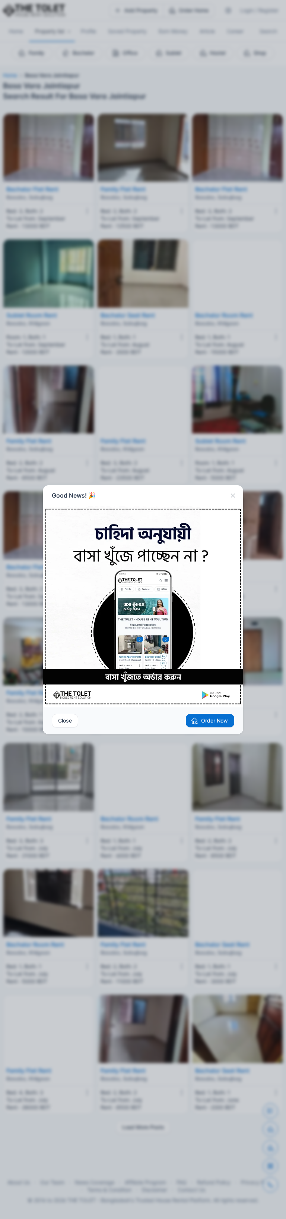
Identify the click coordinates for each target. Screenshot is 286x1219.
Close (65, 720)
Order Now (214, 720)
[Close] (232, 495)
